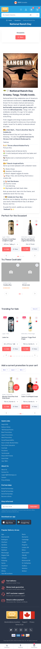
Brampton (25, 537)
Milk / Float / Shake (27, 283)
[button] (8, 522)
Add (7, 249)
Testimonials (5, 453)
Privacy (32, 622)
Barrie (24, 534)
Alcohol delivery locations (12, 622)
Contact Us (4, 472)
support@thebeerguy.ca (8, 475)
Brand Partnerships (7, 488)
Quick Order (4, 458)
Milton (24, 550)
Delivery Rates (5, 427)
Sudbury (24, 566)
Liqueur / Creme (6, 394)
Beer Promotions (6, 432)
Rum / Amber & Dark (27, 394)
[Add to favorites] (17, 265)
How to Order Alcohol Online (9, 443)
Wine (21, 370)
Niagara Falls (5, 555)
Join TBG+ (4, 461)
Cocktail (5, 283)
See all (35, 309)
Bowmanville (5, 537)
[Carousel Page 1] (17, 256)
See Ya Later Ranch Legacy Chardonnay (9, 240)
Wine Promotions (6, 437)
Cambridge (25, 539)
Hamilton (4, 545)
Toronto (3, 568)
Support (24, 622)
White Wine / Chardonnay (9, 237)
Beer (4, 370)
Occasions (17, 20)
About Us (4, 469)
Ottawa (24, 558)
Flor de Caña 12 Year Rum (29, 396)
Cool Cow (25, 285)
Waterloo (24, 568)
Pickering (4, 560)
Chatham (4, 542)
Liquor (13, 370)
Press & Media (5, 480)
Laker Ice (5, 337)
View (16, 249)
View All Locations (6, 573)
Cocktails (4, 448)
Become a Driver (6, 496)
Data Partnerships (7, 494)
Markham (4, 550)
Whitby (3, 571)
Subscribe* (33, 506)
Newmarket (25, 553)
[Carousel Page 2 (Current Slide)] (20, 256)
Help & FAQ (4, 424)
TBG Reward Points (7, 430)
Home (10, 20)
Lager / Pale (5, 333)
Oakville (24, 555)
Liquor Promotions (7, 435)
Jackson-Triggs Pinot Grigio (28, 338)
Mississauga (5, 553)
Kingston (24, 545)
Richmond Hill (26, 560)
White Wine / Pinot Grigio (28, 333)
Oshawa (3, 558)
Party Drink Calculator (8, 445)
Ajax (2, 534)
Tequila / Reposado (26, 237)
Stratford (4, 566)
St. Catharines (26, 563)
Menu (21, 37)
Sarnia (3, 563)
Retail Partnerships (7, 491)
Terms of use (19, 624)
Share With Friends (7, 456)
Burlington (4, 539)
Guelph (24, 542)
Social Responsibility (7, 440)
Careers (3, 477)
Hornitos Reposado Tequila (27, 240)
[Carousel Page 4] (23, 256)
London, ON (25, 547)
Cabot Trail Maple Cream (10, 396)
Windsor (24, 571)
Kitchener (4, 547)
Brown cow (7, 285)
